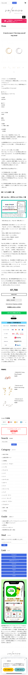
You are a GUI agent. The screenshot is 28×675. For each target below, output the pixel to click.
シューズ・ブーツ (7, 495)
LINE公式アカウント (14, 561)
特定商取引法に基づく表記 (9, 529)
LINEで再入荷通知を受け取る (14, 312)
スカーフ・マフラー (7, 501)
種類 (14, 297)
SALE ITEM (5, 454)
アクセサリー (6, 504)
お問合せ (5, 525)
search (14, 2)
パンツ (4, 485)
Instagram (14, 555)
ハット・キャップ (7, 498)
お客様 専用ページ (7, 457)
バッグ (4, 492)
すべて (4, 422)
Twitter (14, 558)
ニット (4, 476)
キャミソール (6, 488)
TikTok (14, 570)
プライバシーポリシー (8, 527)
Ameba (14, 576)
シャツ (4, 473)
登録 (4, 545)
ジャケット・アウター (8, 463)
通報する (14, 316)
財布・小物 (5, 507)
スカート (5, 482)
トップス (5, 467)
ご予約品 (5, 510)
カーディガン (6, 479)
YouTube (14, 567)
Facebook (14, 564)
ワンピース (5, 470)
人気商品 (5, 460)
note (14, 573)
